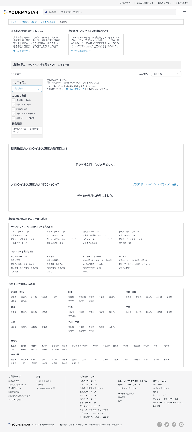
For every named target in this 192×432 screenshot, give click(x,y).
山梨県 (91, 301)
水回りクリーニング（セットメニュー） (96, 413)
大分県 (112, 327)
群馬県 (81, 301)
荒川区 (34, 363)
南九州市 (37, 46)
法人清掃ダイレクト (44, 388)
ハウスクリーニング (19, 257)
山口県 (169, 312)
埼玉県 (91, 297)
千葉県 (101, 297)
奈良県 (112, 312)
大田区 (126, 360)
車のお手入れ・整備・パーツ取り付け (98, 260)
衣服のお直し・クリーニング (22, 264)
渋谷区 (146, 360)
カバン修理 (157, 385)
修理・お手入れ (159, 381)
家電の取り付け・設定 (92, 268)
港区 (43, 360)
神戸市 (24, 349)
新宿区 (13, 360)
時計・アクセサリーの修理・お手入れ (134, 264)
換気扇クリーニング (91, 232)
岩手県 (34, 297)
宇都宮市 (55, 346)
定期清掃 (14, 272)
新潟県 (128, 297)
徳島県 (13, 327)
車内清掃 (121, 397)
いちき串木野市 (37, 43)
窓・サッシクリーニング (90, 406)
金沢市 (115, 346)
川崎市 (95, 346)
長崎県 (91, 327)
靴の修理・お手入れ (55, 264)
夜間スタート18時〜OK (25, 114)
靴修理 (155, 392)
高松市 (44, 349)
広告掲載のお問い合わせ (18, 396)
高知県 (44, 327)
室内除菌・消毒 (125, 243)
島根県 (138, 312)
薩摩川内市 (46, 40)
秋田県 (54, 297)
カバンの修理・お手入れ (93, 264)
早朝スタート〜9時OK (25, 118)
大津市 (166, 346)
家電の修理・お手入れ (56, 268)
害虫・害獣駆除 (53, 260)
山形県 (13, 301)
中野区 (156, 360)
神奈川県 (82, 297)
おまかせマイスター (44, 381)
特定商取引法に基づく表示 (99, 425)
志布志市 (17, 46)
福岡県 (71, 327)
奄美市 (27, 46)
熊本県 (101, 327)
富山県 (149, 297)
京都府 (91, 312)
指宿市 (16, 40)
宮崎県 (71, 331)
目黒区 (115, 360)
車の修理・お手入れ (126, 394)
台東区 (64, 360)
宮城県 (44, 297)
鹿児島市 (17, 37)
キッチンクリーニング (56, 232)
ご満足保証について (145, 3)
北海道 (13, 297)
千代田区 (24, 360)
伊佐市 (46, 46)
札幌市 (13, 346)
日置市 (57, 40)
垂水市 (36, 40)
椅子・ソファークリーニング (130, 385)
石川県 (159, 297)
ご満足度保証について (17, 385)
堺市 (13, 349)
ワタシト (40, 385)
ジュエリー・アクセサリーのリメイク (168, 403)
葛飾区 (64, 363)
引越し (49, 272)
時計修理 (156, 406)
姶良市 (55, 46)
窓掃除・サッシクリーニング (130, 239)
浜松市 (146, 346)
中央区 (34, 360)
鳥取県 (128, 312)
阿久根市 (45, 37)
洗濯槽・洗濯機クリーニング (94, 235)
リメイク (50, 257)
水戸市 (44, 346)
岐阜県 (24, 312)
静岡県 (34, 312)
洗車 (120, 401)
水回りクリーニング (127, 235)
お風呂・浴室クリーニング (130, 232)
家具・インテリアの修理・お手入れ (133, 260)
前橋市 (64, 346)
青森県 (24, 297)
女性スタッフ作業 (23, 105)
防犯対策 (122, 257)
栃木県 (71, 301)
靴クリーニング (159, 395)
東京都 (71, 297)
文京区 (54, 360)
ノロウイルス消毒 (90, 243)
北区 (23, 363)
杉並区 (166, 360)
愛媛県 (34, 327)
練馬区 (54, 363)
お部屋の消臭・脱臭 (55, 243)
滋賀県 (101, 312)
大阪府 (71, 312)
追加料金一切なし (23, 100)
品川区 (105, 360)
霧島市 (25, 43)
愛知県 (13, 312)
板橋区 (44, 363)
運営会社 (115, 425)
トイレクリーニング (55, 235)
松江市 (34, 349)
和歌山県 (72, 316)
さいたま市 (76, 346)
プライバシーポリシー (78, 425)
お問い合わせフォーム (74, 89)
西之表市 (26, 40)
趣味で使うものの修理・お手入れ (24, 268)
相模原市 (106, 346)
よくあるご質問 (182, 3)
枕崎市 (36, 37)
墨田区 (75, 360)
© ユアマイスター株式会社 (43, 425)
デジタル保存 (124, 268)
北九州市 (55, 349)
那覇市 (64, 349)
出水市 (55, 37)
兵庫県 (81, 312)
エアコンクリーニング (20, 232)
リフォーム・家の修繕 (92, 257)
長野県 (138, 297)
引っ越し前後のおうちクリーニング (61, 239)
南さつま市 (52, 43)
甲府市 (126, 346)
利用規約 (63, 425)
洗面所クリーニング (19, 235)
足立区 (85, 360)
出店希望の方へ (164, 3)
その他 (85, 272)
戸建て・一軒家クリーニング (22, 239)
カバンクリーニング (161, 388)
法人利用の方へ (14, 388)
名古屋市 (137, 346)
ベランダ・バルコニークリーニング (97, 239)
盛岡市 (24, 346)
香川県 (24, 327)
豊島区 (13, 363)
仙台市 (34, 346)
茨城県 (112, 297)
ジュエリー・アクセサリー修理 (165, 399)
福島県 (24, 301)
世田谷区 (137, 360)
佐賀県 (81, 327)
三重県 (44, 312)
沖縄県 (91, 331)
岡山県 (149, 312)
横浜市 (85, 346)
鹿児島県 (82, 331)
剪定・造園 (15, 260)
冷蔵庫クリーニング (19, 243)
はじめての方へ (126, 3)
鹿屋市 (27, 37)
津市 (155, 346)
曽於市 (16, 43)
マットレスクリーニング (128, 388)
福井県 (169, 297)
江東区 (95, 360)
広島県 (159, 312)
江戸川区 (75, 363)
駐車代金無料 (21, 109)
